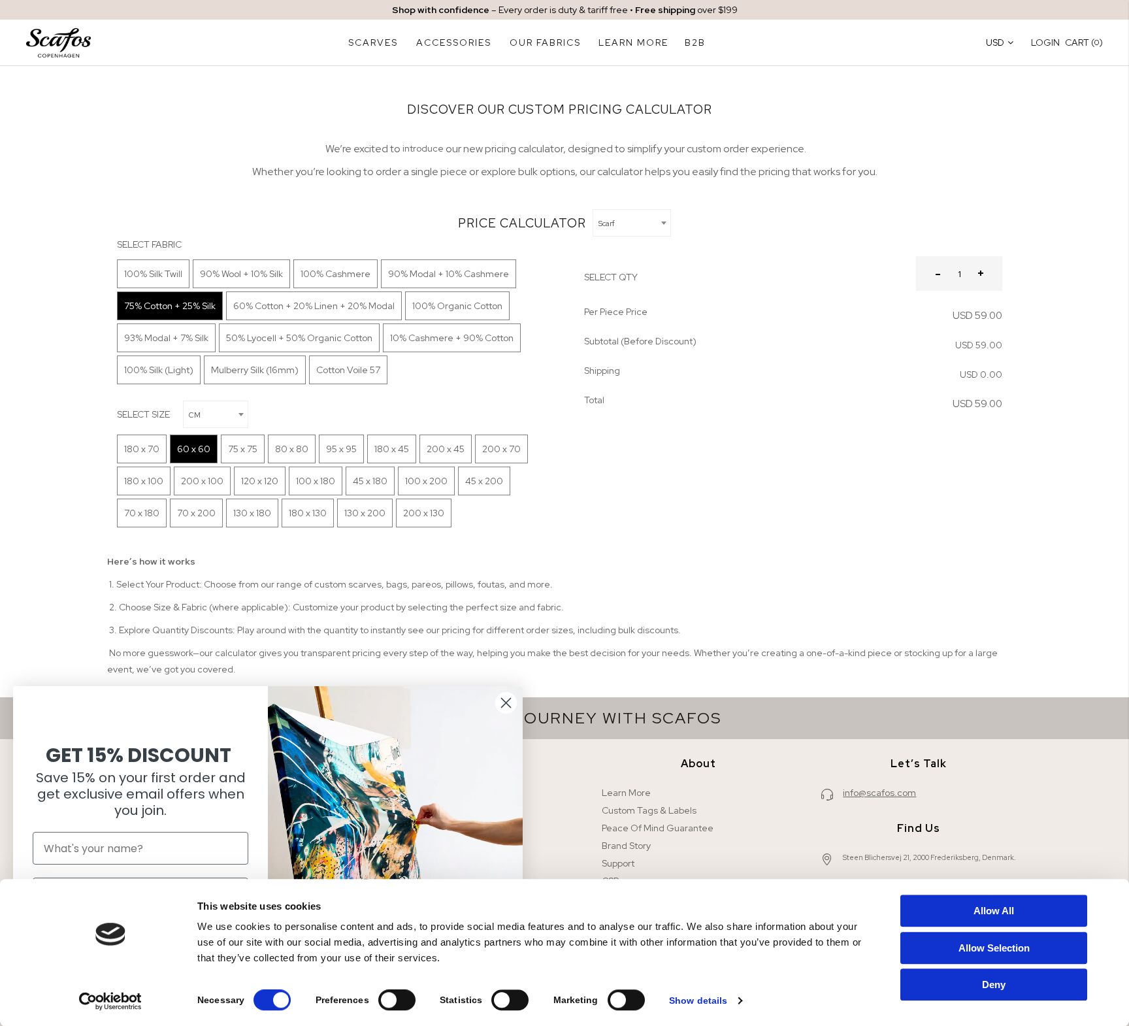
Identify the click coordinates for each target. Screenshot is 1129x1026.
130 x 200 (364, 513)
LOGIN (1045, 42)
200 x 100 (202, 481)
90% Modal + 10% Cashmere (448, 274)
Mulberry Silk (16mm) (255, 370)
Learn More (626, 793)
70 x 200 (196, 513)
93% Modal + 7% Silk (166, 338)
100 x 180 (315, 481)
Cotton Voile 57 (348, 370)
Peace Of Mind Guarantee (657, 828)
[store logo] (58, 43)
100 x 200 (426, 481)
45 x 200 (484, 481)
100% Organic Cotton (457, 306)
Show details (698, 1000)
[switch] (397, 1001)
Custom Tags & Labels (649, 810)
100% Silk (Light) (158, 370)
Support (618, 863)
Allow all (994, 910)
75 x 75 (242, 449)
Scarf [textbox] (606, 223)
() (1084, 42)
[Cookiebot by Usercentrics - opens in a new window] (111, 1001)
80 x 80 (291, 449)
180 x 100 (143, 481)
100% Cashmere (335, 274)
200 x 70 (501, 449)
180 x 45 (391, 449)
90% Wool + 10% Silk (241, 274)
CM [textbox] (195, 415)
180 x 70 (141, 449)
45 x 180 (370, 481)
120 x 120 (259, 481)
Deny (994, 984)
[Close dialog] (506, 702)
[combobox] (632, 223)
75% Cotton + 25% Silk (170, 306)
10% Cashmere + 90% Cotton (452, 338)
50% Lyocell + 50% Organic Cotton (299, 338)
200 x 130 (423, 513)
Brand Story (626, 846)
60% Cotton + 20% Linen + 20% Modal (314, 306)
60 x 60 (193, 449)
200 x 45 (446, 449)
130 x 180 (252, 513)
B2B (695, 42)
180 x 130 (308, 513)
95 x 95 (341, 449)
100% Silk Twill (153, 274)
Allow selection (994, 947)
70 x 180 (141, 513)
